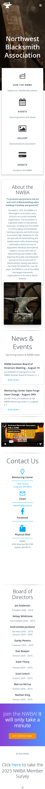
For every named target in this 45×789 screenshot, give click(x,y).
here (16, 765)
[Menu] (41, 5)
